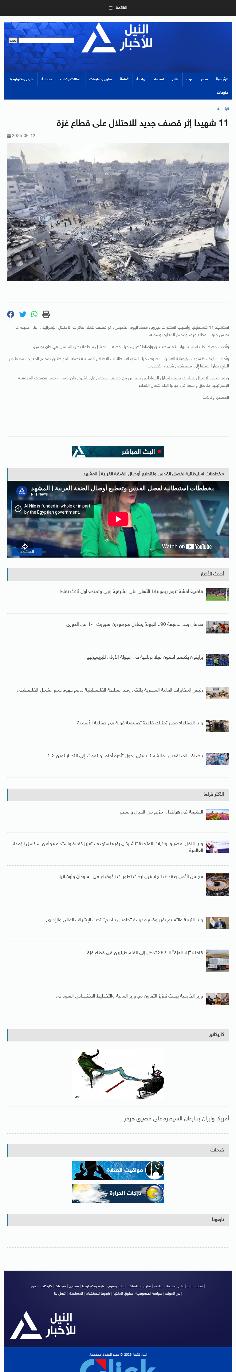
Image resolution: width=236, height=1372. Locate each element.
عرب (190, 79)
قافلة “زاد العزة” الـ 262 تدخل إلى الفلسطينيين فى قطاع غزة (145, 953)
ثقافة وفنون (117, 1286)
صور (34, 1286)
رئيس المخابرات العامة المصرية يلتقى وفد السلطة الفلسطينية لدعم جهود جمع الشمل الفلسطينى (110, 690)
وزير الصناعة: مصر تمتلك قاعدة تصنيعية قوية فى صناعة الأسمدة (140, 723)
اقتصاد (158, 79)
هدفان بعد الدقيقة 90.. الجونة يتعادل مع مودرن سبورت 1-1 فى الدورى (134, 625)
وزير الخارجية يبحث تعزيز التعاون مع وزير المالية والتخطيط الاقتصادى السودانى (129, 996)
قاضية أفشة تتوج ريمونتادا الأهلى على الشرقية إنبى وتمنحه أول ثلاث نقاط (131, 592)
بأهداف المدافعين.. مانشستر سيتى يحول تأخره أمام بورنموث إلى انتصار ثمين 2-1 (125, 756)
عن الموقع (172, 1294)
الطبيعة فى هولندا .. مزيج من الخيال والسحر (161, 812)
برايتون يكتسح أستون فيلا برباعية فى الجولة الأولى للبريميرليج (145, 658)
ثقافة (124, 79)
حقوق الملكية (122, 1294)
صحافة (46, 79)
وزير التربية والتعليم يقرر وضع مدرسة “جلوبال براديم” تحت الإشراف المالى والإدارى (124, 920)
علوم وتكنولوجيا (21, 79)
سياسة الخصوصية (149, 1294)
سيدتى (74, 1286)
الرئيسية (222, 79)
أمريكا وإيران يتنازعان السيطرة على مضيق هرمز (176, 1119)
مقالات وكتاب (70, 79)
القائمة (121, 7)
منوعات (222, 93)
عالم (175, 79)
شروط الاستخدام (98, 1294)
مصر (204, 79)
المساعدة (76, 1294)
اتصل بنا (60, 1294)
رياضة (140, 79)
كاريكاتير (216, 1035)
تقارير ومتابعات (100, 79)
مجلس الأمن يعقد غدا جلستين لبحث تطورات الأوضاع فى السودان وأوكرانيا (131, 877)
